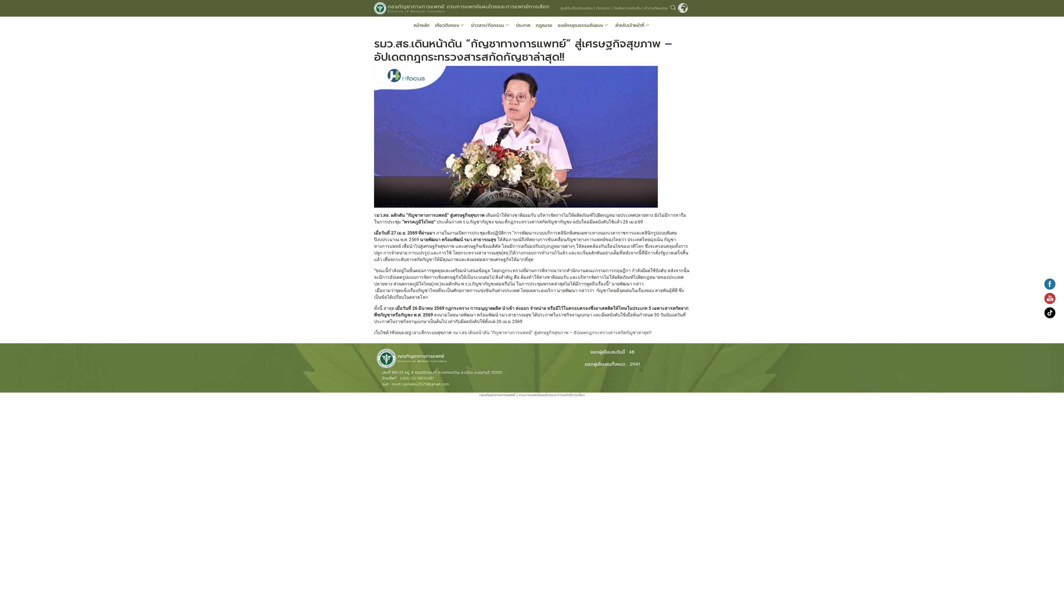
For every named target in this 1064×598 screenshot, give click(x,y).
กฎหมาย (544, 25)
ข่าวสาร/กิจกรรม (487, 25)
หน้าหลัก (421, 25)
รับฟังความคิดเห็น (627, 8)
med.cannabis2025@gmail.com (420, 384)
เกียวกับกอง (447, 25)
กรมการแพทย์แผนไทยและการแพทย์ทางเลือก (552, 395)
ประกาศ (523, 25)
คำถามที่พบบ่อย (656, 8)
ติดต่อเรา (603, 8)
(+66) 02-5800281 (417, 378)
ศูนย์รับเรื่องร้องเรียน (577, 8)
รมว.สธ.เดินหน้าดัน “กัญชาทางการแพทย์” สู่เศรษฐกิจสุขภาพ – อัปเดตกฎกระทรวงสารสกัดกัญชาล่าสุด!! (552, 332)
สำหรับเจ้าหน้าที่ (629, 25)
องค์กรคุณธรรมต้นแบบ (580, 25)
